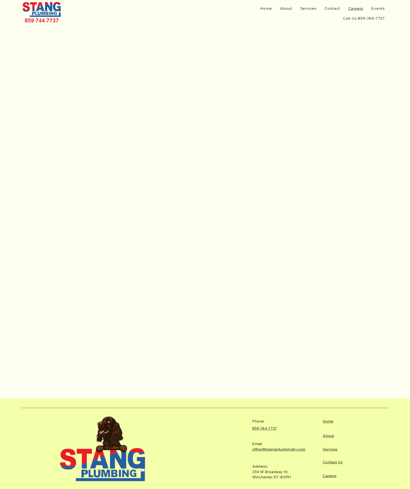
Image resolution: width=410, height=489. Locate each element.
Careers (329, 475)
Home (328, 421)
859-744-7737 (264, 428)
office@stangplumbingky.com (278, 449)
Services (330, 449)
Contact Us (333, 462)
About (328, 435)
